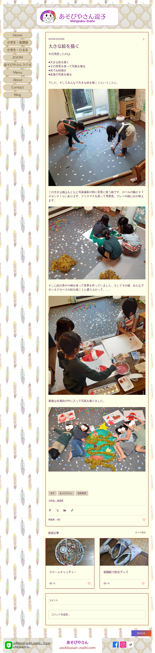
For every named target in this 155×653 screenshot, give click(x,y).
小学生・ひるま (17, 49)
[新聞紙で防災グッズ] (124, 552)
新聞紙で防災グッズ (116, 572)
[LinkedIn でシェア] (64, 510)
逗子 (52, 493)
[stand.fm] (131, 645)
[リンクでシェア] (72, 510)
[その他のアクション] (143, 39)
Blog (17, 94)
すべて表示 (140, 532)
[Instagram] (123, 645)
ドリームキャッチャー (63, 572)
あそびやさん (66, 493)
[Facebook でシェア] (49, 510)
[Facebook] (116, 645)
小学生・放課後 (17, 42)
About (17, 79)
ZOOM (17, 57)
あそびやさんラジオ (17, 64)
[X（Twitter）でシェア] (57, 510)
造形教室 (82, 493)
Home (17, 35)
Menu (17, 72)
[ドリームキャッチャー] (70, 552)
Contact (18, 87)
